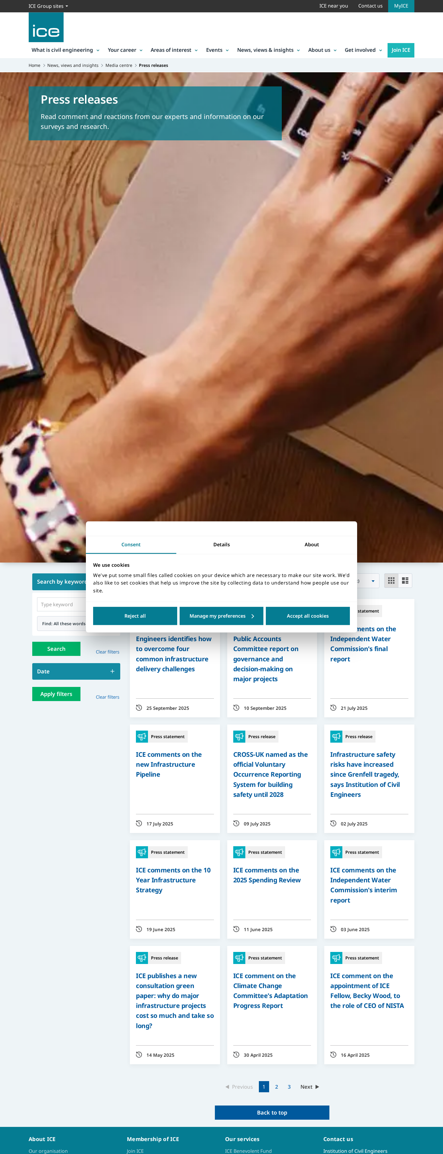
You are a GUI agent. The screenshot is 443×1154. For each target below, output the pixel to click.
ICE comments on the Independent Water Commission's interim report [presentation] (363, 884)
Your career (122, 49)
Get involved (360, 49)
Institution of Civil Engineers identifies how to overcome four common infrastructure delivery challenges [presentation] (173, 648)
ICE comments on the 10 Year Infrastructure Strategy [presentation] (173, 879)
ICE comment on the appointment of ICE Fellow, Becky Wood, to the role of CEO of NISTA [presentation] (367, 990)
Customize (222, 616)
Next (306, 1086)
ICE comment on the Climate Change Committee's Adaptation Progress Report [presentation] (270, 990)
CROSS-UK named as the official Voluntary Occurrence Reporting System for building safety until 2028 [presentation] (270, 774)
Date (43, 671)
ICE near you (333, 5)
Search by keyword (62, 581)
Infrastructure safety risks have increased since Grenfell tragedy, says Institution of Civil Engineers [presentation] (365, 774)
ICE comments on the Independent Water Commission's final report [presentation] (363, 643)
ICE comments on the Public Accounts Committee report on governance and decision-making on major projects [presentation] (266, 653)
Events (214, 49)
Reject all (135, 616)
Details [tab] (221, 544)
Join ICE (401, 49)
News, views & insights (265, 49)
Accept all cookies (308, 616)
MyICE (401, 5)
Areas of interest (171, 49)
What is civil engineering (62, 49)
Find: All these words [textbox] (64, 623)
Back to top (272, 1112)
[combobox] (76, 623)
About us (319, 49)
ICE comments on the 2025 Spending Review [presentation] (267, 874)
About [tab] (312, 544)
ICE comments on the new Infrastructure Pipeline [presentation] (169, 764)
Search (56, 648)
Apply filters (56, 693)
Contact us (370, 5)
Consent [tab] (131, 544)
